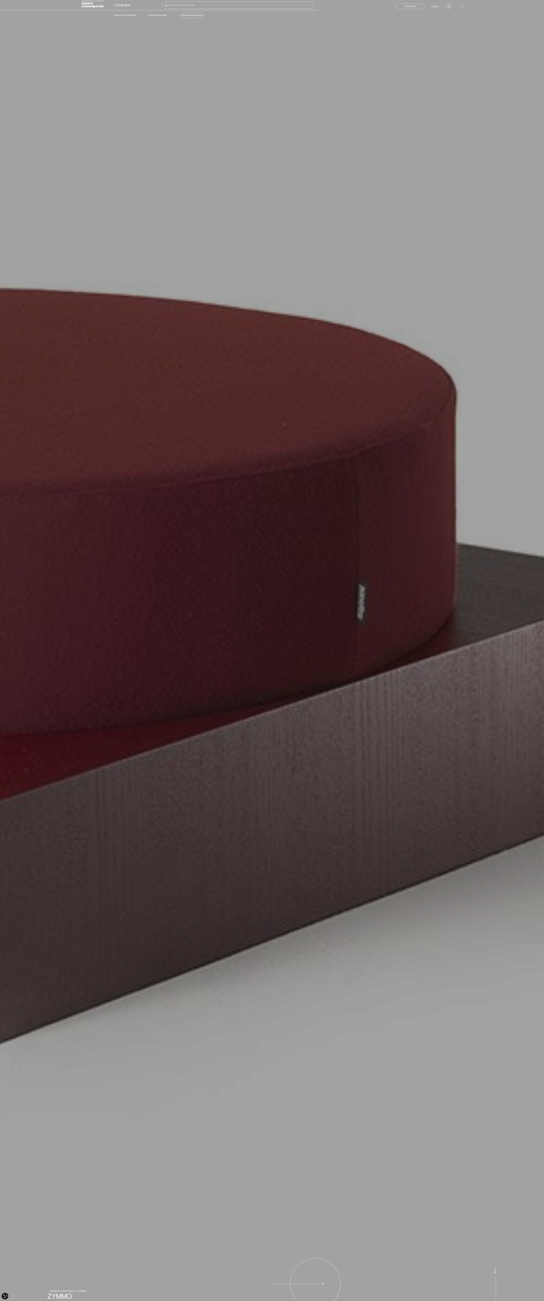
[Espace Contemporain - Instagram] (449, 6)
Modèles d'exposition (192, 15)
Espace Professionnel (125, 15)
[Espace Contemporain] (92, 5)
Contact (435, 6)
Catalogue (122, 5)
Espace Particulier (158, 15)
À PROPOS (410, 6)
